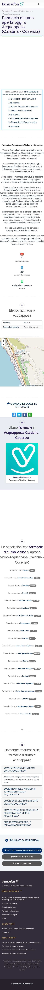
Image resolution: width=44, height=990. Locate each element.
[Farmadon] (13, 4)
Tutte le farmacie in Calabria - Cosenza (24, 850)
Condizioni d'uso (9, 907)
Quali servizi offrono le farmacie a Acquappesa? (17, 823)
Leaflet (22, 385)
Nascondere (31, 92)
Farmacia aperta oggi (23, 857)
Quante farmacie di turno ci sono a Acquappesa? (19, 769)
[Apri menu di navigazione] (38, 4)
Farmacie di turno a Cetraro (13, 946)
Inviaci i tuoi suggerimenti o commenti (18, 928)
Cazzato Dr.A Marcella (11, 327)
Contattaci (6, 932)
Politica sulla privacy (10, 911)
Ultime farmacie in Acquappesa (23, 118)
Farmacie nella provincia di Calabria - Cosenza (21, 942)
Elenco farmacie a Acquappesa (23, 107)
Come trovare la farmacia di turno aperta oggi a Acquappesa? (19, 792)
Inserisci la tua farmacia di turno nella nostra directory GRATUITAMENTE (20, 899)
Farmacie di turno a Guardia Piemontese (18, 950)
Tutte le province (22, 863)
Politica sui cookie (9, 903)
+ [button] (3, 341)
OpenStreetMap (31, 385)
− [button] (3, 344)
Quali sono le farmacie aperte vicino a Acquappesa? (21, 802)
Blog (4, 918)
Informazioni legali (9, 915)
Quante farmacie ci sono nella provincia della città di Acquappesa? (21, 813)
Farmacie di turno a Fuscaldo (14, 954)
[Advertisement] (22, 62)
